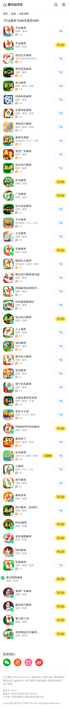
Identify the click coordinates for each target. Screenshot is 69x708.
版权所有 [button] (19, 680)
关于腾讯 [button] (7, 677)
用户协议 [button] (7, 684)
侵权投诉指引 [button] (55, 680)
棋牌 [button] (17, 31)
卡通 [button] (35, 140)
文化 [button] (35, 223)
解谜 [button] (24, 401)
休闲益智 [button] (20, 140)
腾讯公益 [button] (7, 680)
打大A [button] (25, 414)
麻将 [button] (24, 31)
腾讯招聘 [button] (59, 677)
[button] (13, 4)
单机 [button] (31, 86)
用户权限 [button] (30, 680)
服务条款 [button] (36, 677)
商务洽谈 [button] (47, 677)
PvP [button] (29, 140)
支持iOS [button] (19, 455)
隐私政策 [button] (41, 680)
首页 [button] (5, 13)
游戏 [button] (13, 13)
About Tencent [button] (22, 677)
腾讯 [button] (31, 442)
